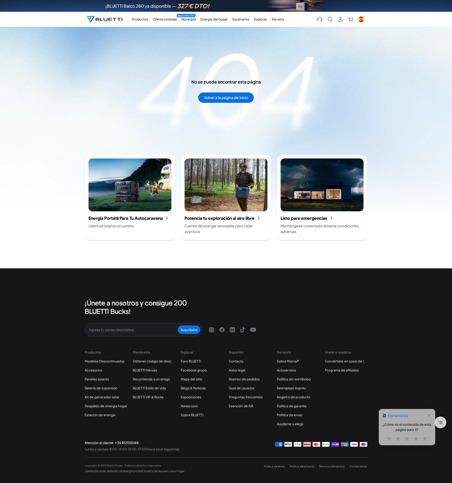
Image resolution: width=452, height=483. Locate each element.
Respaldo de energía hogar (106, 406)
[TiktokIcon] (242, 329)
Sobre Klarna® (288, 361)
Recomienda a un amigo (151, 379)
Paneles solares (97, 379)
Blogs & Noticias (193, 388)
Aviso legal (237, 370)
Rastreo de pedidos (244, 379)
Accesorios (93, 370)
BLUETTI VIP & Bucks (148, 397)
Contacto (236, 361)
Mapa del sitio (191, 379)
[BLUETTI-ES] (104, 19)
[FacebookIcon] (222, 329)
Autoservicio (286, 370)
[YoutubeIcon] (253, 329)
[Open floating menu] (440, 422)
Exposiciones (191, 397)
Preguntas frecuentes (246, 397)
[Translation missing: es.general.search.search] (330, 19)
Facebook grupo (194, 370)
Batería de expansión (101, 388)
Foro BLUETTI (191, 361)
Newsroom (189, 406)
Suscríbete (189, 330)
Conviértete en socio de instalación (346, 361)
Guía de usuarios (241, 388)
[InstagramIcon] (211, 329)
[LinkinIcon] (232, 329)
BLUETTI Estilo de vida (149, 388)
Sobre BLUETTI (192, 415)
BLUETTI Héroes (145, 370)
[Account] (340, 19)
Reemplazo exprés (291, 388)
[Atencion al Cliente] (319, 19)
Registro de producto (293, 397)
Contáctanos (358, 466)
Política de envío (289, 415)
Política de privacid (302, 466)
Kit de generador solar (102, 397)
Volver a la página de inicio (226, 97)
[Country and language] (361, 19)
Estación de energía (100, 415)
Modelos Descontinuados (105, 361)
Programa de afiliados (342, 370)
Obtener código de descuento (154, 361)
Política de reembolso (294, 379)
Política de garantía (292, 406)
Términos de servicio (332, 466)
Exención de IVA (241, 406)
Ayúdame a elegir (290, 424)
